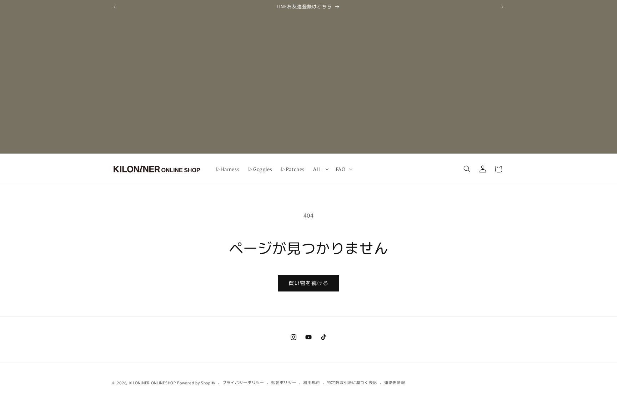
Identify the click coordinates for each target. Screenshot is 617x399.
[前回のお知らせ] (114, 7)
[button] (320, 168)
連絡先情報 (394, 382)
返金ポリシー (283, 382)
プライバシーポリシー (243, 382)
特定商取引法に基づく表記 (352, 382)
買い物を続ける (308, 282)
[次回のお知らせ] (502, 7)
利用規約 (311, 382)
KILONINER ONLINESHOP (152, 382)
